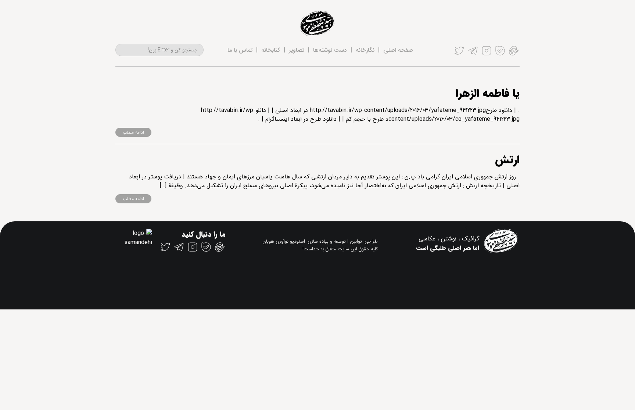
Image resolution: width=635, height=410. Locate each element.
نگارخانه (365, 50)
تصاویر (296, 50)
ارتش (507, 160)
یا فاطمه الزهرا (488, 93)
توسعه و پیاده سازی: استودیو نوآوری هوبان (304, 241)
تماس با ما (239, 50)
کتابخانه (270, 50)
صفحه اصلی (398, 50)
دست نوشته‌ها (330, 50)
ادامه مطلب (133, 132)
